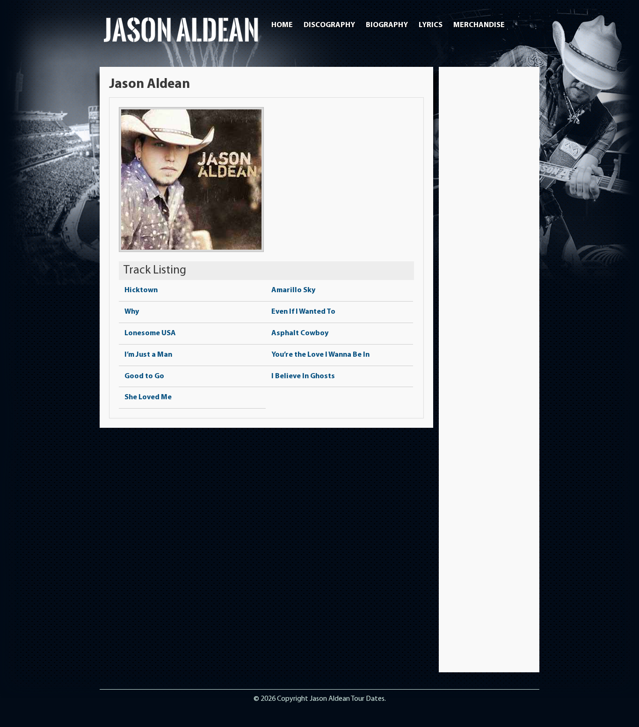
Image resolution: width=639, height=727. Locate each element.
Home (282, 25)
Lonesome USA (150, 333)
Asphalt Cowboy (299, 333)
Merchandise (479, 25)
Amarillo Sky (293, 290)
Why (131, 312)
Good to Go (144, 376)
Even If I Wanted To (303, 312)
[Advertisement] (489, 216)
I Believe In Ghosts (303, 376)
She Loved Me (148, 397)
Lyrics (431, 25)
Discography (329, 25)
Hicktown (141, 290)
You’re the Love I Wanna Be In (320, 355)
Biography (387, 25)
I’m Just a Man (148, 355)
